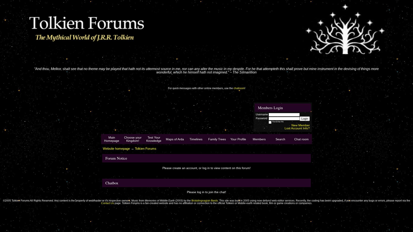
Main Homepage (111, 139)
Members (259, 139)
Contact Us (107, 203)
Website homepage (116, 148)
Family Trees (217, 139)
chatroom (239, 88)
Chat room (301, 139)
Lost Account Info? (297, 128)
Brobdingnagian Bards (204, 200)
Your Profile (238, 139)
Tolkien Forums (145, 148)
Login (304, 118)
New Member (300, 125)
